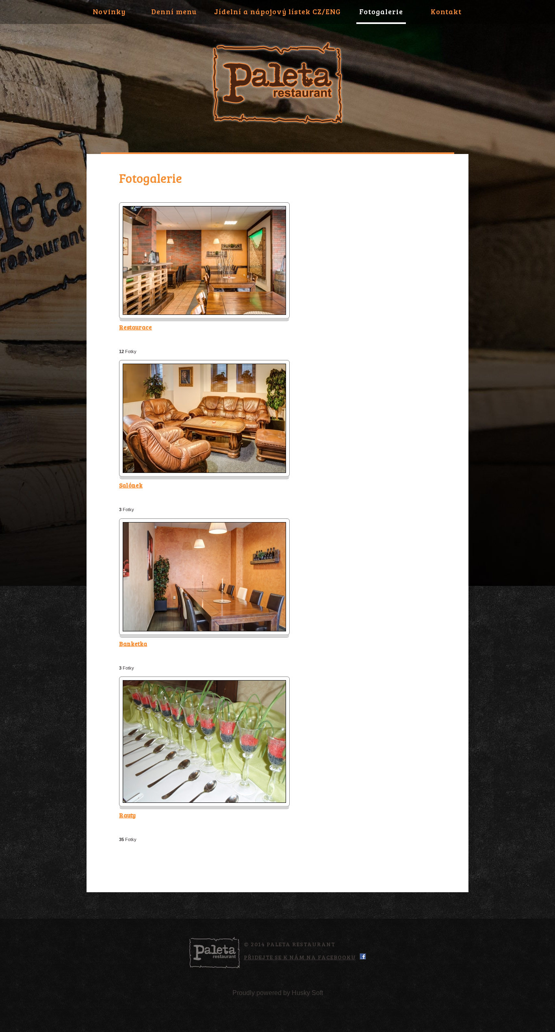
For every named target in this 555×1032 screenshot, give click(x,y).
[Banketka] (204, 526)
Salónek (131, 485)
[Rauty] (204, 684)
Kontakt (446, 11)
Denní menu (174, 11)
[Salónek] (204, 367)
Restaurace (135, 327)
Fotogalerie (381, 11)
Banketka (133, 644)
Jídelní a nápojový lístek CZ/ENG (277, 11)
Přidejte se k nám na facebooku (300, 957)
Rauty (127, 815)
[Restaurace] (204, 210)
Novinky (109, 11)
